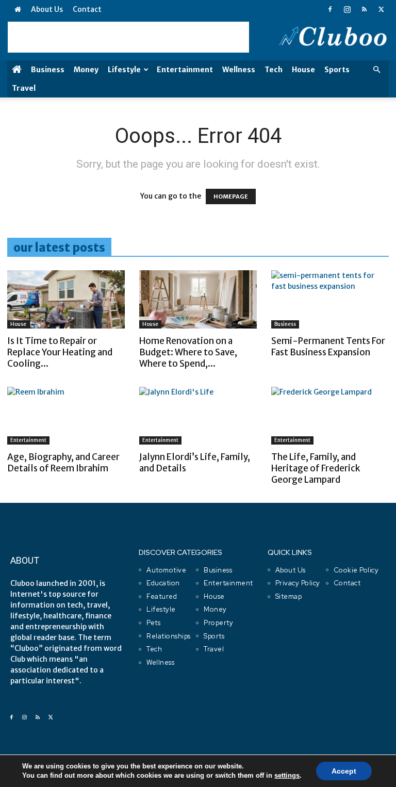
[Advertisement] (128, 37)
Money (86, 69)
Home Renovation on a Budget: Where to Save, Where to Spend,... (188, 352)
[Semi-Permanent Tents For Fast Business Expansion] (330, 299)
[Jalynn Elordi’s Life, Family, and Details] (198, 416)
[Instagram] (347, 9)
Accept (344, 771)
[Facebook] (330, 9)
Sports (337, 69)
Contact (87, 9)
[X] (381, 9)
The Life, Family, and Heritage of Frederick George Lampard (315, 468)
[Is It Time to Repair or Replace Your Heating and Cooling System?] (66, 299)
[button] (376, 70)
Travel (24, 88)
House (303, 69)
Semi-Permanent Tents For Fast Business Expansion (328, 346)
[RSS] (364, 9)
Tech (274, 69)
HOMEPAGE (230, 196)
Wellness (238, 69)
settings (287, 775)
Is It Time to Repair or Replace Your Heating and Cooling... (59, 352)
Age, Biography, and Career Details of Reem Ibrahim (63, 462)
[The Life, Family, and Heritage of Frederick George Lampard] (330, 416)
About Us (47, 9)
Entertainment (185, 69)
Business (47, 69)
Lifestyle (124, 69)
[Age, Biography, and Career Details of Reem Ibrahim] (66, 416)
